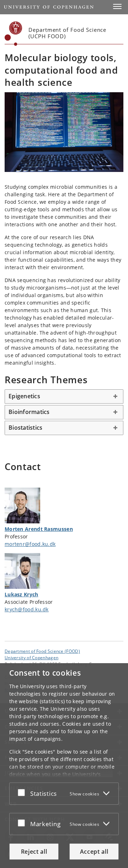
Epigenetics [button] (24, 396)
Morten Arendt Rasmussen (39, 529)
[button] (117, 6)
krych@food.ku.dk (27, 609)
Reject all (34, 851)
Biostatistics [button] (25, 427)
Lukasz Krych (21, 594)
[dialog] (64, 765)
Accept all (94, 851)
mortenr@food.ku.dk (30, 544)
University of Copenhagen (31, 657)
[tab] (64, 396)
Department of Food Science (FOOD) (42, 651)
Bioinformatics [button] (29, 412)
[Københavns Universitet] (13, 33)
